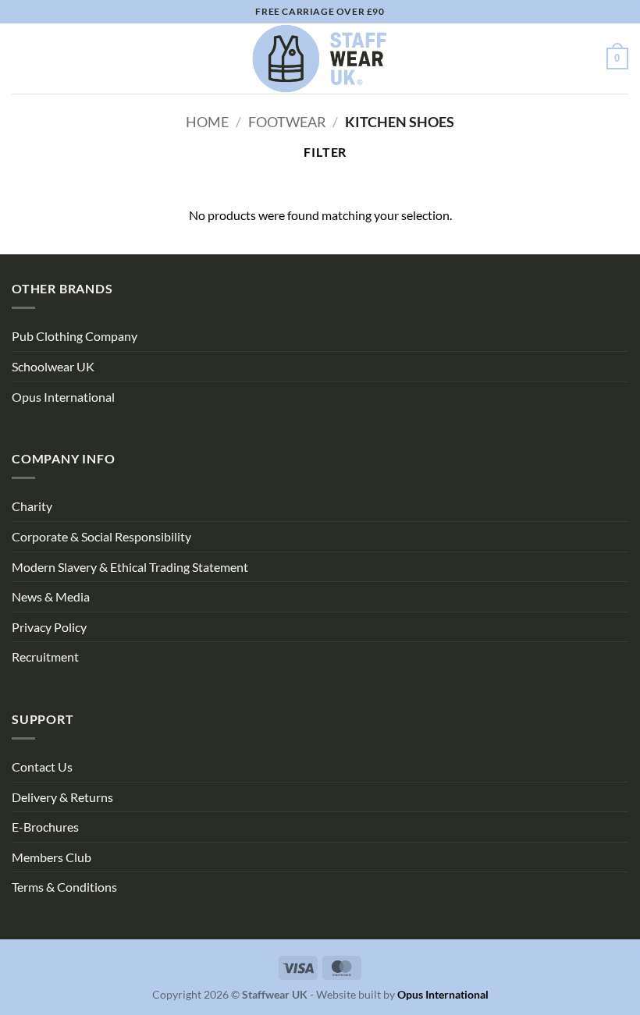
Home (207, 121)
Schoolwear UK (53, 366)
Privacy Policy (49, 626)
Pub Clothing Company (74, 335)
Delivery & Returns (62, 797)
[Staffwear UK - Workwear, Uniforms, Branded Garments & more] (320, 58)
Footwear (287, 121)
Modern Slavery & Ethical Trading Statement (130, 566)
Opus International (63, 396)
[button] (21, 58)
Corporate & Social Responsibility (101, 536)
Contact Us (42, 766)
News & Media (51, 596)
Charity (32, 506)
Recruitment (45, 656)
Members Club (51, 857)
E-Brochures (45, 826)
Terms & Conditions (64, 886)
